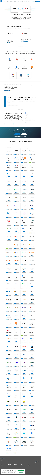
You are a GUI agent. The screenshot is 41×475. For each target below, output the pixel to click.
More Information (21, 472)
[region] (13, 471)
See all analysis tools (7, 90)
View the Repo (9, 42)
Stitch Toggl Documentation (24, 41)
